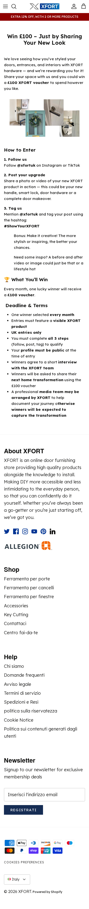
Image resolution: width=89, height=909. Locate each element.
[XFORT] (44, 6)
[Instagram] (25, 531)
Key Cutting (16, 614)
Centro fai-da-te (21, 632)
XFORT (24, 891)
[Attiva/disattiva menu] (5, 6)
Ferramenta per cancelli (29, 588)
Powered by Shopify (47, 892)
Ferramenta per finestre (29, 596)
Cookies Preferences (24, 862)
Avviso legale (17, 684)
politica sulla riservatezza (30, 711)
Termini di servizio (22, 693)
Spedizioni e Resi (21, 702)
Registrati (23, 810)
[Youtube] (34, 531)
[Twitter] (7, 531)
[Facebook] (16, 531)
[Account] (72, 6)
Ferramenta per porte (27, 579)
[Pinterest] (43, 531)
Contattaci (15, 623)
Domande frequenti (24, 675)
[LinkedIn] (52, 531)
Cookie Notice (18, 720)
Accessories (16, 606)
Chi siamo (14, 666)
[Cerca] (16, 6)
